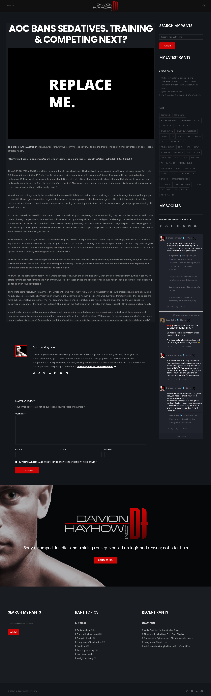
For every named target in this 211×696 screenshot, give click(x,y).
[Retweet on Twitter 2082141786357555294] (173, 380)
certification (166, 126)
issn (188, 152)
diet (172, 136)
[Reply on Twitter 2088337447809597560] (168, 347)
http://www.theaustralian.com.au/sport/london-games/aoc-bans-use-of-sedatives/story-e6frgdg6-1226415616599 (70, 159)
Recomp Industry (85, 650)
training (197, 184)
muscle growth (181, 158)
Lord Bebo (171, 320)
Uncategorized (84, 654)
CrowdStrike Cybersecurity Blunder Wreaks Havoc (168, 638)
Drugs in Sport (84, 638)
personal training (186, 163)
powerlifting (189, 168)
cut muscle (187, 126)
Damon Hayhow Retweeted (188, 315)
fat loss (197, 136)
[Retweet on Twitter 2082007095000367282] (173, 429)
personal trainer (168, 163)
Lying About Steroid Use (171, 91)
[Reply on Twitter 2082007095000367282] (168, 429)
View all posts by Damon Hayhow (95, 366)
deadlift (164, 136)
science (174, 174)
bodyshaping (185, 120)
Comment (20, 414)
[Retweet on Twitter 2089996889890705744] (173, 307)
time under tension (182, 184)
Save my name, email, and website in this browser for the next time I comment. (58, 462)
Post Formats (166, 168)
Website (108, 449)
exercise (181, 136)
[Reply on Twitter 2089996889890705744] (168, 307)
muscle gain (166, 158)
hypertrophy (166, 152)
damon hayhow (167, 131)
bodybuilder (165, 115)
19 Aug (189, 238)
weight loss (172, 190)
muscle (197, 152)
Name (18, 449)
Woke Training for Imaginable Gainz (177, 78)
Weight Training (85, 658)
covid (177, 126)
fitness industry (167, 147)
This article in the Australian (22, 146)
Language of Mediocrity (89, 642)
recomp (164, 174)
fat (189, 136)
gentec (180, 147)
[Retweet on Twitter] (174, 315)
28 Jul (188, 355)
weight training (167, 195)
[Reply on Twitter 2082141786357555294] (168, 380)
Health (197, 147)
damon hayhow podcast (186, 131)
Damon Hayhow (174, 238)
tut (162, 190)
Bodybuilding (83, 630)
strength (164, 179)
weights (184, 190)
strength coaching (180, 179)
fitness (164, 142)
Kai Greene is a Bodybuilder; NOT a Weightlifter (181, 95)
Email (63, 449)
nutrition (195, 158)
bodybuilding (179, 115)
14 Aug (183, 320)
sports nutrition (187, 174)
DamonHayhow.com (87, 634)
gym (188, 147)
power (178, 168)
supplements (166, 184)
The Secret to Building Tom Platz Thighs (178, 81)
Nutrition (81, 646)
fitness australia (178, 142)
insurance (178, 152)
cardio (197, 120)
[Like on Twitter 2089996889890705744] (178, 307)
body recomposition (169, 120)
